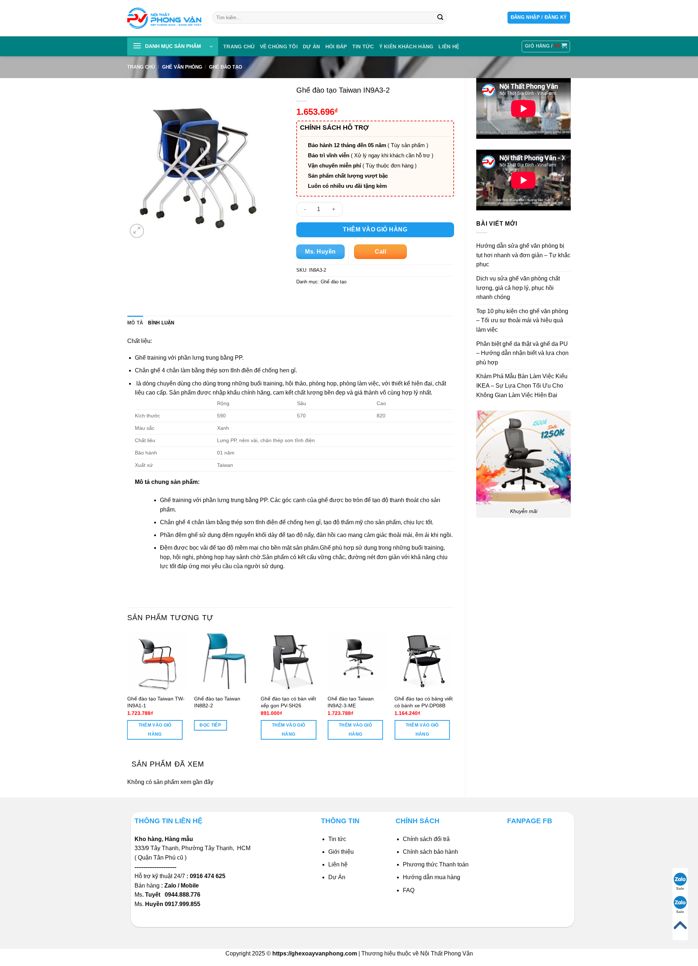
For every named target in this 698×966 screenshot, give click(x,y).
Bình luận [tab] (161, 323)
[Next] (453, 691)
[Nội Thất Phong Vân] (164, 18)
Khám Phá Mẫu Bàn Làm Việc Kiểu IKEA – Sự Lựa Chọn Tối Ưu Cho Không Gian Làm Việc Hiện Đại (521, 385)
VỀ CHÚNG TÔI (279, 46)
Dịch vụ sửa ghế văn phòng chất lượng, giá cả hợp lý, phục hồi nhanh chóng (518, 287)
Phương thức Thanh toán (436, 864)
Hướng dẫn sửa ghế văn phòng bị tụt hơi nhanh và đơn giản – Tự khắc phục (523, 255)
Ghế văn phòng (182, 67)
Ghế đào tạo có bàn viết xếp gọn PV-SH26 (288, 702)
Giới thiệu (341, 852)
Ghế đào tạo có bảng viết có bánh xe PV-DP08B (423, 702)
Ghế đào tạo (225, 67)
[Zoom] (137, 231)
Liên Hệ (448, 46)
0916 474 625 (208, 876)
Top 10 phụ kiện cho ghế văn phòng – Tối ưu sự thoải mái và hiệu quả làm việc (522, 320)
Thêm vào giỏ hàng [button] (155, 729)
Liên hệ (338, 864)
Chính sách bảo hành (430, 852)
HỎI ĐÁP (336, 46)
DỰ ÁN (311, 46)
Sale (680, 888)
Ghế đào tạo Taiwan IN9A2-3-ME (351, 702)
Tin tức (363, 46)
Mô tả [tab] (135, 323)
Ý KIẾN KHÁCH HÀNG (406, 46)
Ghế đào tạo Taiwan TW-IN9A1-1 (156, 702)
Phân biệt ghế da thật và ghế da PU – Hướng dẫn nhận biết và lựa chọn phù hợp (522, 353)
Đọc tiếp (210, 725)
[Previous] (127, 691)
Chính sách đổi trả (426, 839)
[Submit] (440, 18)
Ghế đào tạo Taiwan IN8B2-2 (217, 702)
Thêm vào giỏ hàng (375, 229)
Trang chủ (239, 46)
